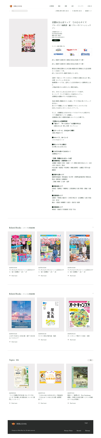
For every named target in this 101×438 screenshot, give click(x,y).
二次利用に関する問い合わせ (62, 10)
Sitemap (87, 430)
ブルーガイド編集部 (59, 25)
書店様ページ (88, 10)
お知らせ (90, 6)
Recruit (79, 430)
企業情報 (51, 6)
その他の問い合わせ (77, 10)
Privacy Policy (68, 430)
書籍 (66, 6)
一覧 (90, 360)
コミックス (80, 6)
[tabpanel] (21, 254)
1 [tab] (93, 227)
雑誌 (59, 6)
